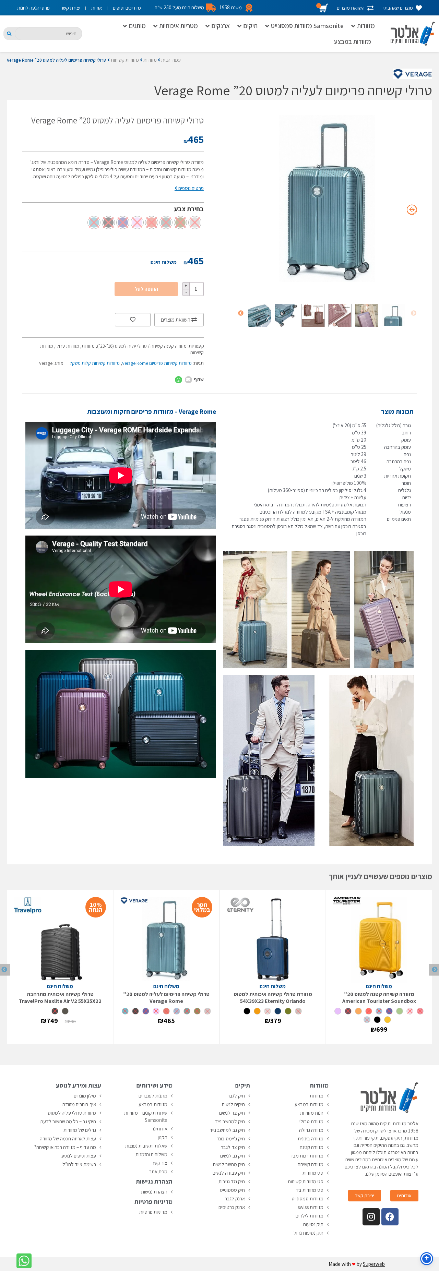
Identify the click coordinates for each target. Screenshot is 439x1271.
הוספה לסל (146, 289)
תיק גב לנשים (232, 1155)
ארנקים (220, 26)
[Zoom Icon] (327, 201)
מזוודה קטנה (311, 1147)
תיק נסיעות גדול (308, 1233)
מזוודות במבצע (352, 41)
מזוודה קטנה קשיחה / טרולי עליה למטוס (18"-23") (142, 346)
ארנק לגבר (235, 1198)
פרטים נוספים (190, 188)
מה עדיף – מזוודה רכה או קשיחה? (65, 1147)
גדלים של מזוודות (79, 1130)
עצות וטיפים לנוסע (78, 1155)
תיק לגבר (236, 1095)
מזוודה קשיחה (310, 1164)
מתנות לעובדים (153, 1095)
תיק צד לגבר (233, 1147)
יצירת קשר (70, 7)
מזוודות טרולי (67, 346)
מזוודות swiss (310, 1207)
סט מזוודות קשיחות (305, 1181)
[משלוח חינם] (379, 940)
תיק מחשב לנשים (229, 1164)
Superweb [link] (374, 1264)
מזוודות (366, 26)
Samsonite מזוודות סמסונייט (307, 26)
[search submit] (9, 33)
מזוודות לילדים (309, 1215)
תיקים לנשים (233, 1104)
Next (240, 313)
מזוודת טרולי (311, 1121)
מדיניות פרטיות (153, 1212)
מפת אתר (158, 1171)
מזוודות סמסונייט (307, 1198)
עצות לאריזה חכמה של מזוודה (68, 1138)
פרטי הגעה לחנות (33, 7)
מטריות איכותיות (178, 26)
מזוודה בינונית (310, 1138)
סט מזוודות (312, 1173)
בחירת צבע (189, 209)
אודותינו (160, 1128)
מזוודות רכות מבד (306, 1155)
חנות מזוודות (311, 1113)
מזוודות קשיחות (125, 60)
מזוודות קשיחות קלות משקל (95, 363)
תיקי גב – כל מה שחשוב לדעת (68, 1121)
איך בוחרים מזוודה (79, 1104)
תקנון (162, 1137)
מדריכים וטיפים (127, 7)
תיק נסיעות (313, 1224)
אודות (96, 7)
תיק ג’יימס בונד (230, 1138)
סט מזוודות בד (309, 1190)
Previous (413, 313)
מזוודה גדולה (311, 1130)
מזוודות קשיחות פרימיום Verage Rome (157, 363)
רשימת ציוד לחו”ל (79, 1164)
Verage (45, 363)
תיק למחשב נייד (230, 1121)
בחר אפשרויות (379, 1035)
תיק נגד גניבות (231, 1181)
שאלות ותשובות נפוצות (146, 1145)
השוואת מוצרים (176, 319)
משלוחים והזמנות (151, 1154)
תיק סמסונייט (232, 1190)
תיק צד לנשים (232, 1113)
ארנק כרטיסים (231, 1207)
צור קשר (159, 1163)
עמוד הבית (171, 60)
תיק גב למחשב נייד (227, 1130)
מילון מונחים (85, 1095)
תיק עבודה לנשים (229, 1173)
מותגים (137, 26)
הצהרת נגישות (154, 1191)
